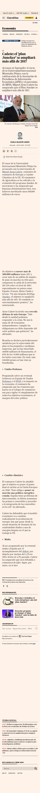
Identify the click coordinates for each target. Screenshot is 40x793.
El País (35, 22)
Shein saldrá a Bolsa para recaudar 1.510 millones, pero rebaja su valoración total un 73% (20, 751)
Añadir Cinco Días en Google (14, 157)
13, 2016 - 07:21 (23, 145)
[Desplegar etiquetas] (36, 628)
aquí (34, 643)
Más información (7, 638)
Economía (9, 28)
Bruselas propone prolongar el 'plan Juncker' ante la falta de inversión (26, 614)
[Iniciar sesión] (36, 18)
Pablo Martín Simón (20, 142)
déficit (25, 551)
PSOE (18, 381)
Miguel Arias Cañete (12, 171)
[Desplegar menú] (3, 18)
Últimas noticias (9, 720)
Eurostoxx (12, 773)
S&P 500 (19, 13)
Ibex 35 (5, 13)
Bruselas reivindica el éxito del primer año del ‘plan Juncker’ (26, 600)
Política (27, 34)
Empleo (12, 34)
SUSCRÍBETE (29, 18)
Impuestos (19, 34)
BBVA (30, 629)
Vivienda (5, 34)
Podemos (6, 381)
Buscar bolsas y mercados (13, 762)
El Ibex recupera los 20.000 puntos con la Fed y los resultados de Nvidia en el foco (28, 43)
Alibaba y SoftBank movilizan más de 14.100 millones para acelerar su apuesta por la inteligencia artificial (19, 742)
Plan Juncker (6, 629)
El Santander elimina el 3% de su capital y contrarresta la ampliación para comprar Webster (19, 733)
